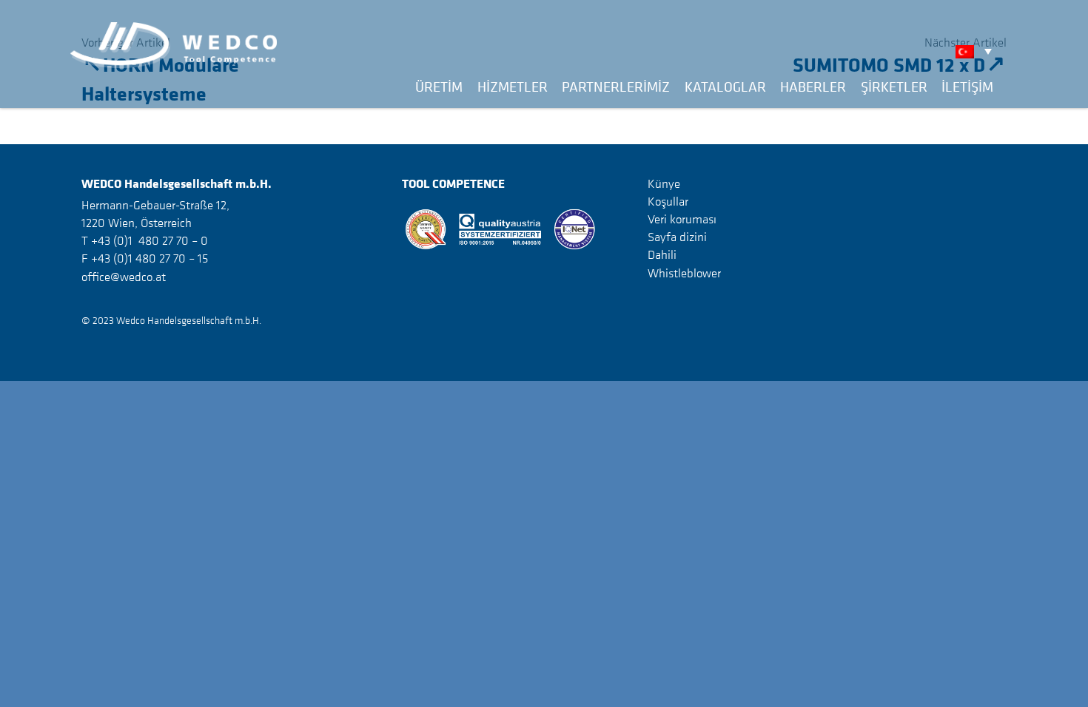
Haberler (813, 86)
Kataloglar (725, 86)
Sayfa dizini (677, 236)
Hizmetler (512, 86)
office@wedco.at (123, 276)
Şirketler (894, 86)
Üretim (439, 86)
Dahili (662, 254)
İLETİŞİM (967, 86)
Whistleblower (684, 272)
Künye (664, 183)
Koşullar (668, 201)
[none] (977, 51)
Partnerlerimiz (616, 86)
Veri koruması (682, 219)
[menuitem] (977, 51)
